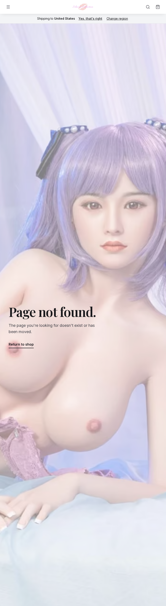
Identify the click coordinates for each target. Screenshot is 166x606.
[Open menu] (8, 7)
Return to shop (21, 344)
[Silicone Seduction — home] (82, 6)
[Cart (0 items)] (158, 7)
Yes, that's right (90, 18)
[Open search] (148, 7)
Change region (117, 18)
